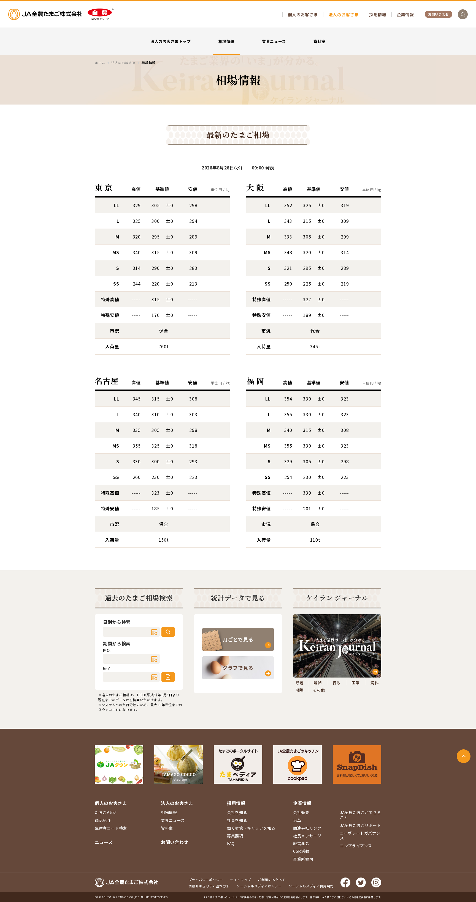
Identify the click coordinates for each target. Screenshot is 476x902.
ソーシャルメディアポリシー (259, 886)
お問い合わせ (438, 14)
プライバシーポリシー (205, 879)
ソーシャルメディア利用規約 (311, 886)
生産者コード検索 (111, 828)
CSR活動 (301, 851)
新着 (300, 683)
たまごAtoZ (106, 812)
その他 (319, 690)
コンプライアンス (356, 845)
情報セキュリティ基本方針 (209, 886)
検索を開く (463, 14)
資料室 (319, 41)
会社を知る (237, 812)
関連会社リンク (307, 828)
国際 (355, 683)
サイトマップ (240, 879)
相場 (300, 690)
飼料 (374, 683)
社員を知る (237, 820)
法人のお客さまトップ (170, 41)
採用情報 (377, 14)
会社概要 (301, 812)
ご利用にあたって (271, 879)
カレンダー (154, 632)
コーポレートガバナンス (360, 835)
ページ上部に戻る (463, 756)
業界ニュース (274, 41)
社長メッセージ (307, 835)
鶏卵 (317, 683)
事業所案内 (303, 859)
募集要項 (235, 835)
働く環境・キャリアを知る (251, 828)
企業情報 (405, 14)
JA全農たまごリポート (360, 825)
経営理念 (301, 843)
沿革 (297, 820)
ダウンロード (168, 677)
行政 (336, 683)
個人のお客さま (303, 14)
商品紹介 (103, 820)
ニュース (104, 842)
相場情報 (226, 41)
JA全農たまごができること (360, 815)
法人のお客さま (344, 14)
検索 (168, 632)
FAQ (231, 843)
